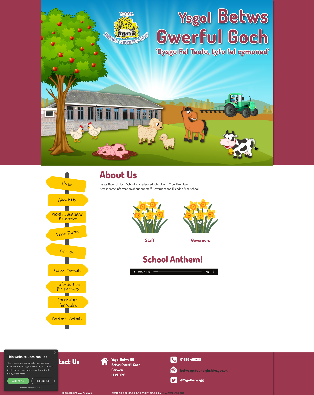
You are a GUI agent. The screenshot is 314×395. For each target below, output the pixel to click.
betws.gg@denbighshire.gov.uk (204, 370)
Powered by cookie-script (31, 387)
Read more (19, 373)
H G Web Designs (173, 393)
